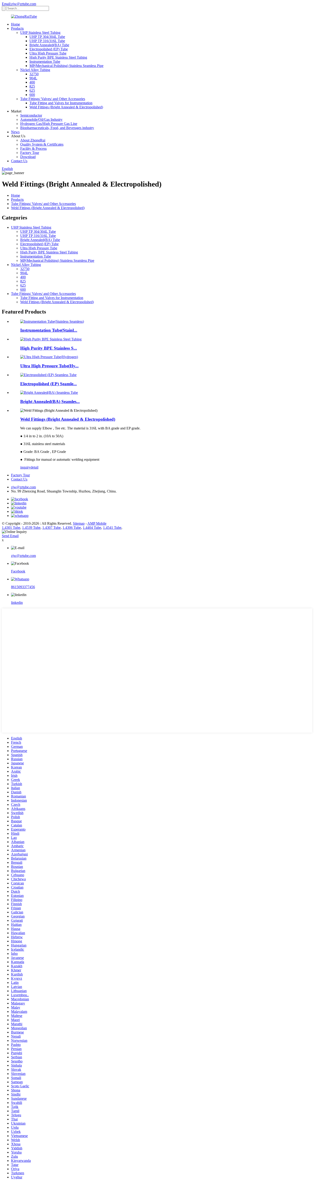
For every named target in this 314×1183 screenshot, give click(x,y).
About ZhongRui (32, 140)
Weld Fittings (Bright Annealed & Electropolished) (66, 107)
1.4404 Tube (92, 528)
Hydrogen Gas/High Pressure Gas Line (48, 124)
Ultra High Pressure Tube (47, 53)
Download (28, 157)
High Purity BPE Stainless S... (48, 348)
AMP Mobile (96, 523)
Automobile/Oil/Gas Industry (41, 119)
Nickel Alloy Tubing (35, 70)
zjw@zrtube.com (23, 487)
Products (17, 28)
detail (34, 467)
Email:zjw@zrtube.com (19, 4)
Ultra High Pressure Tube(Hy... (49, 365)
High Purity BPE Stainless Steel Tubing (58, 57)
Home (15, 24)
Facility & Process (33, 148)
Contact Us (19, 161)
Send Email (10, 536)
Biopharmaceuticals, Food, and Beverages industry (57, 128)
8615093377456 (23, 587)
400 (32, 82)
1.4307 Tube (51, 528)
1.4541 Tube (112, 528)
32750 (34, 74)
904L (33, 78)
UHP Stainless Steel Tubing (40, 33)
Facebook (18, 571)
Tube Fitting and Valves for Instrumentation (60, 103)
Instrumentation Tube (44, 61)
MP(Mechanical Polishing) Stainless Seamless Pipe (66, 66)
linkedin (17, 602)
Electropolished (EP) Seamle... (48, 383)
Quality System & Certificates (41, 144)
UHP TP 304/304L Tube (47, 37)
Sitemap (79, 523)
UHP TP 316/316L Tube (47, 41)
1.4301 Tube (11, 528)
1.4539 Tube (31, 528)
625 (32, 90)
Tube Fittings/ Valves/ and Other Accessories (52, 99)
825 (32, 86)
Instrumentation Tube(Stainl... (48, 330)
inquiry (25, 467)
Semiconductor (31, 115)
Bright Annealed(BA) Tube (49, 45)
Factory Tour (29, 153)
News (15, 132)
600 (32, 95)
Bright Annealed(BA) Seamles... (50, 401)
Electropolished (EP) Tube (48, 49)
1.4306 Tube (72, 528)
